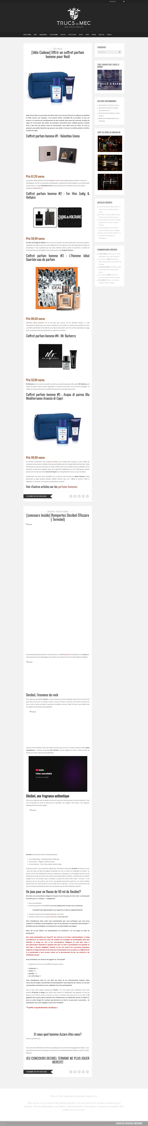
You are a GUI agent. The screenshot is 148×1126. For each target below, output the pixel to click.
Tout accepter (120, 1123)
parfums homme (62, 511)
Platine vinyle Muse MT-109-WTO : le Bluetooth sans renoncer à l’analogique (110, 235)
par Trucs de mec (41, 496)
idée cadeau (57, 48)
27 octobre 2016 (31, 496)
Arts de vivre (72, 34)
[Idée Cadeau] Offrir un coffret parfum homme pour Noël (57, 54)
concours (51, 511)
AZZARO (47, 905)
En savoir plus (137, 1123)
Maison (94, 34)
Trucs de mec (103, 259)
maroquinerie (43, 34)
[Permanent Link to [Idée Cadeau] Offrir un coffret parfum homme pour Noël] (51, 111)
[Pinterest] (120, 41)
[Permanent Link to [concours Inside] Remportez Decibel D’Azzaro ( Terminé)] (57, 524)
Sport (87, 34)
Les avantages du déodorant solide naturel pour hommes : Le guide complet (109, 222)
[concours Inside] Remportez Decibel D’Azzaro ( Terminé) (57, 517)
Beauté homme (27, 34)
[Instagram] (123, 41)
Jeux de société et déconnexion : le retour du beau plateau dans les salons (109, 209)
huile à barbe (114, 105)
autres (81, 34)
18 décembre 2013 (31, 1072)
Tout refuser (129, 1123)
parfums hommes (67, 486)
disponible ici (37, 188)
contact (109, 34)
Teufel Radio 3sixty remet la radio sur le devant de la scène (110, 261)
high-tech (101, 34)
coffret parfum (64, 654)
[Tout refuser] (146, 1123)
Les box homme (54, 34)
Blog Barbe (113, 118)
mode (35, 34)
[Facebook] (116, 41)
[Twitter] (113, 41)
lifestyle (63, 34)
